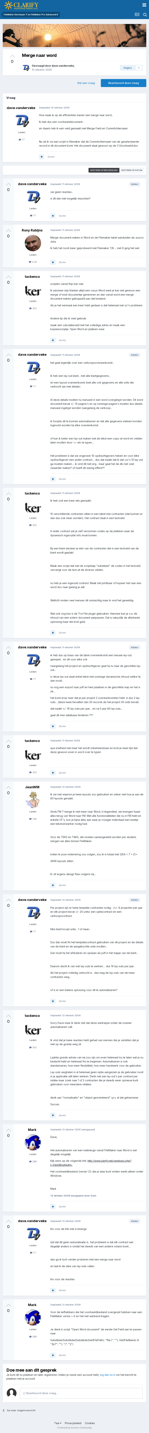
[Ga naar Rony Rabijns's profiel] (33, 243)
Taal (57, 1423)
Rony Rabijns (32, 230)
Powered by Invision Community (74, 1427)
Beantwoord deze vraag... (42, 1393)
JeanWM (32, 787)
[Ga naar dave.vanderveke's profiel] (26, 68)
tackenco (32, 276)
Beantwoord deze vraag (123, 82)
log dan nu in (107, 1374)
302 (34, 308)
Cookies (90, 1423)
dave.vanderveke (63, 65)
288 (34, 1161)
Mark (32, 1130)
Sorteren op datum (131, 170)
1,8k (34, 818)
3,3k (34, 261)
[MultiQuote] (41, 156)
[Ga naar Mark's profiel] (33, 1142)
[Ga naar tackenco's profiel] (33, 289)
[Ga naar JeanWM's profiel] (33, 800)
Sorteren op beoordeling (104, 170)
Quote (51, 156)
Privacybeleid (73, 1423)
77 (23, 139)
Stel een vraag (86, 82)
